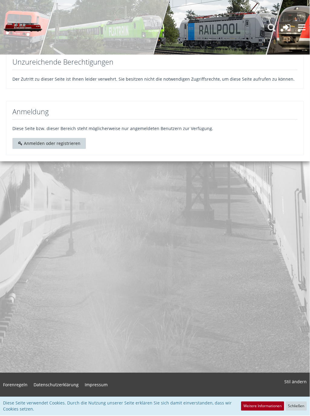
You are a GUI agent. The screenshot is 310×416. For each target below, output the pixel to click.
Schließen (296, 405)
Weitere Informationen (262, 405)
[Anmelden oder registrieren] (287, 27)
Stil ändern (295, 381)
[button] (302, 27)
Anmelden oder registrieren (51, 143)
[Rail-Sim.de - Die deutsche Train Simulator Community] (23, 27)
